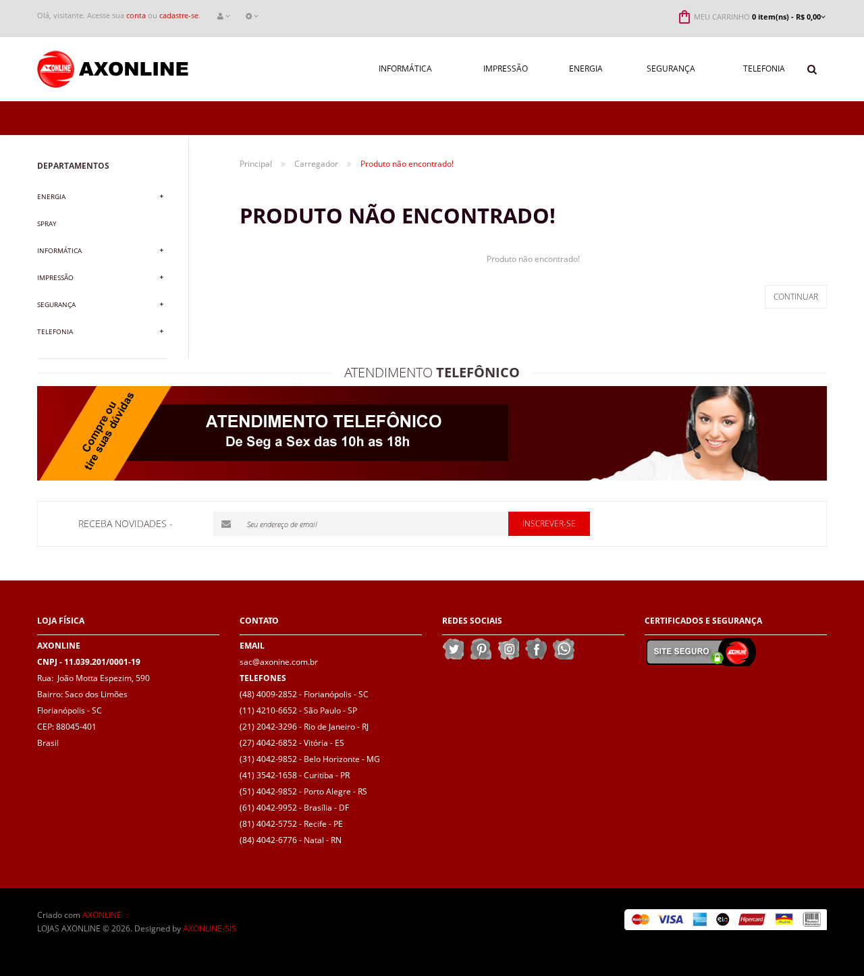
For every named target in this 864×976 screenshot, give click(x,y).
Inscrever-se (549, 523)
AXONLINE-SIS (209, 928)
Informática (59, 250)
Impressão (55, 277)
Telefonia (55, 331)
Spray (47, 223)
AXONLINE (102, 915)
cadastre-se (178, 15)
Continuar (796, 296)
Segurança (56, 304)
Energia (51, 196)
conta (136, 15)
